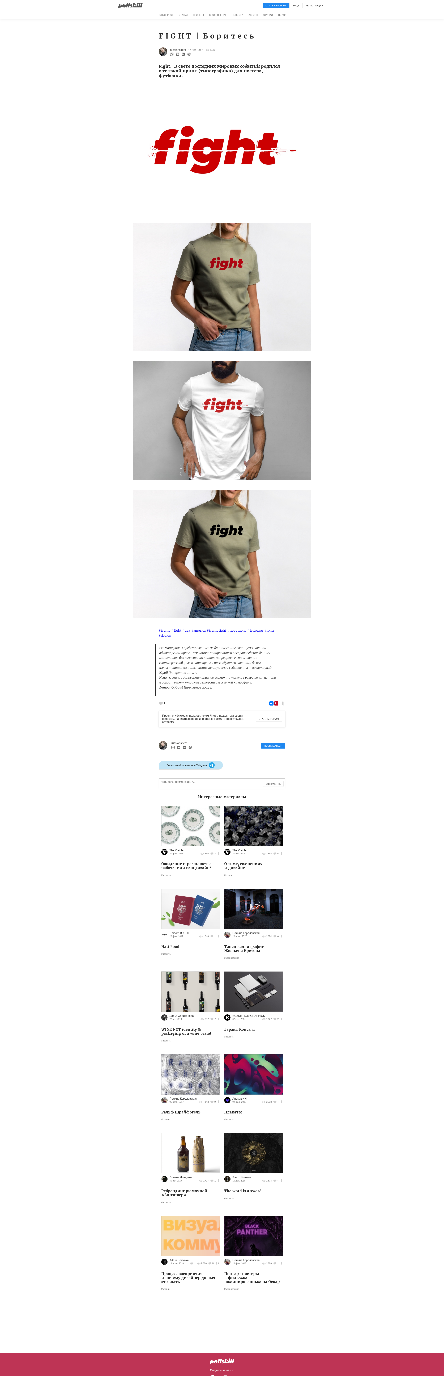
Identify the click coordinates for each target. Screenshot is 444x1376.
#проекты (166, 875)
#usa (186, 630)
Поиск (282, 15)
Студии (268, 15)
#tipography (236, 630)
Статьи (183, 15)
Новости (237, 15)
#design (165, 636)
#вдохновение (231, 958)
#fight (176, 630)
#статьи (228, 875)
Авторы (253, 15)
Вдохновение (218, 15)
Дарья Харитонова (181, 1015)
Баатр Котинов (241, 1177)
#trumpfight (216, 630)
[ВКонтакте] (271, 703)
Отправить (273, 783)
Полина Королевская (246, 933)
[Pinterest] (276, 703)
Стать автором (276, 5)
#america (198, 630)
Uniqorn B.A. (177, 933)
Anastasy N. (239, 1098)
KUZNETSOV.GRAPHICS (248, 1015)
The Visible (176, 850)
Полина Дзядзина (180, 1177)
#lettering (255, 630)
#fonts (269, 630)
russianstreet (178, 49)
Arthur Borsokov (179, 1260)
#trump (164, 630)
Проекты (198, 15)
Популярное (165, 15)
